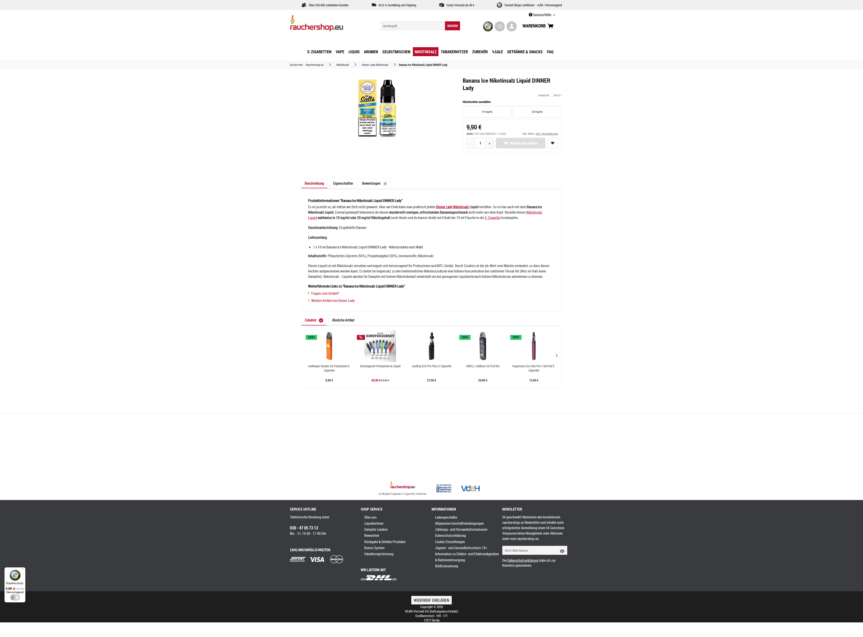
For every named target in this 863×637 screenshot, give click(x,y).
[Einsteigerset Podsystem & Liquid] (380, 346)
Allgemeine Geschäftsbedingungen (459, 523)
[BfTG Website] (444, 488)
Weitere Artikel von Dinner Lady (333, 300)
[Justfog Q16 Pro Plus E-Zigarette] (431, 346)
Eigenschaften (343, 183)
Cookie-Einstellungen (450, 541)
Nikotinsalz (461, 206)
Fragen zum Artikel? (325, 293)
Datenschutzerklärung (450, 535)
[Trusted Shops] (488, 26)
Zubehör (313, 320)
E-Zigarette (492, 217)
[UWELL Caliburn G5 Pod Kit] (482, 346)
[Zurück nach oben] (402, 485)
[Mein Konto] (512, 26)
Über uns (370, 517)
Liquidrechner (374, 523)
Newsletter (371, 535)
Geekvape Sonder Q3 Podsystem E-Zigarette (329, 368)
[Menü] (22, 570)
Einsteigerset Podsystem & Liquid (380, 366)
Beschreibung (314, 183)
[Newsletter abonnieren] (560, 550)
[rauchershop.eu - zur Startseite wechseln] (325, 24)
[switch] (15, 597)
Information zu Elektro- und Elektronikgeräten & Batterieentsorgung (467, 556)
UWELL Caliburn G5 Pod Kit (482, 366)
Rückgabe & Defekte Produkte (384, 541)
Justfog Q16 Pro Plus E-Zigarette (431, 366)
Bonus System (374, 547)
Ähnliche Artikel (343, 320)
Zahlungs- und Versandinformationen (461, 529)
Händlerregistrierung (379, 553)
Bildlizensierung (446, 566)
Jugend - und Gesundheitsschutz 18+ (461, 547)
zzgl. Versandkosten (547, 134)
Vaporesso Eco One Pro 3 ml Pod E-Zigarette (533, 368)
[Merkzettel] (500, 26)
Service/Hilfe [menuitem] (542, 14)
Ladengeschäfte (446, 517)
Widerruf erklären (431, 600)
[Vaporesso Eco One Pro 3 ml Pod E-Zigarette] (533, 346)
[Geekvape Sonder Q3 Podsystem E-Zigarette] (329, 346)
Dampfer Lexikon (376, 529)
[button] (557, 355)
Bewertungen (374, 183)
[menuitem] (420, 25)
